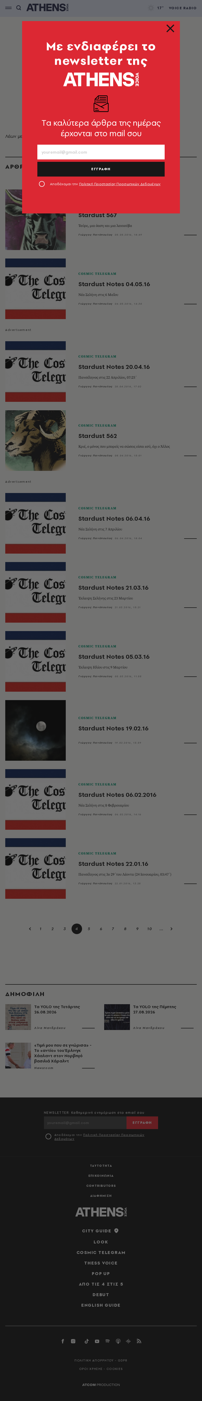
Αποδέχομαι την (105, 184)
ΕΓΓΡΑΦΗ (101, 169)
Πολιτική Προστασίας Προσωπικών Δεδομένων (120, 184)
